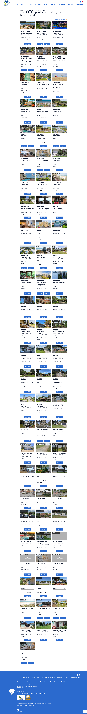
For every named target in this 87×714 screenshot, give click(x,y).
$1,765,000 (25, 57)
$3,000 (55, 355)
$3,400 (23, 355)
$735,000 (40, 109)
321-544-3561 (23, 693)
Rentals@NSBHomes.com (39, 693)
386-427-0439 (25, 689)
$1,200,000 (41, 57)
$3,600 (39, 330)
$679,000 (24, 135)
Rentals (52, 677)
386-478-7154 (23, 684)
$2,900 (23, 379)
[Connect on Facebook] (80, 2)
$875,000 (40, 83)
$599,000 (24, 159)
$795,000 (24, 109)
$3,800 (55, 306)
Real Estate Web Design (21, 705)
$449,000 (57, 183)
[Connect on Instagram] (82, 2)
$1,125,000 (57, 57)
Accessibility (49, 703)
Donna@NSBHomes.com (32, 686)
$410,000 (24, 230)
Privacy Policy (44, 703)
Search (28, 677)
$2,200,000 (41, 31)
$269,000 (56, 281)
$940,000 (25, 83)
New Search (57, 19)
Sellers (47, 677)
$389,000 (56, 230)
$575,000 (40, 159)
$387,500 (40, 255)
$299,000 (40, 281)
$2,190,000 (57, 31)
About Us (67, 677)
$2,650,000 (25, 31)
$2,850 (39, 379)
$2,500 (55, 379)
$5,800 (39, 306)
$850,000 (56, 83)
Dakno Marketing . (31, 705)
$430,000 (40, 206)
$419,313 (56, 206)
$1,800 (23, 404)
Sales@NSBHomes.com (32, 684)
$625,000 (40, 135)
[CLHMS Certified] (28, 699)
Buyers (34, 677)
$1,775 (39, 404)
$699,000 (56, 109)
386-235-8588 (23, 686)
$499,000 (40, 183)
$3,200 (39, 355)
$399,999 (40, 230)
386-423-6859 (30, 693)
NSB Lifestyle (59, 677)
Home (18, 4)
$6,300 (23, 306)
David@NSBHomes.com (34, 689)
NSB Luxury (40, 677)
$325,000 (56, 255)
